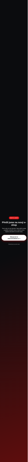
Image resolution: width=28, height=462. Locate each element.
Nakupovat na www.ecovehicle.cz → (14, 237)
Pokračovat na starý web (14, 244)
